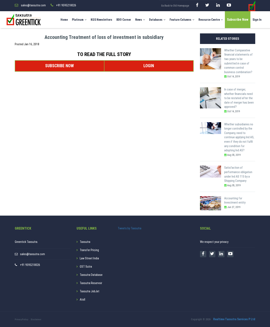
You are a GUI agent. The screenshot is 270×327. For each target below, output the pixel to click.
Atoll (82, 299)
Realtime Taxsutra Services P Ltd (234, 319)
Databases (155, 19)
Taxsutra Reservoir (91, 283)
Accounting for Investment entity (235, 200)
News (138, 19)
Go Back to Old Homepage (175, 5)
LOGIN (148, 65)
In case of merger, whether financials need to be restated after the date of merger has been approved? (239, 98)
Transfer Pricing (89, 250)
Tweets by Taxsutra (129, 228)
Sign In (257, 19)
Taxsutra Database (91, 274)
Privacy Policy (21, 319)
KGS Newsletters (101, 19)
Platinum (78, 19)
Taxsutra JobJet (89, 291)
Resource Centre (209, 19)
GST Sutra (86, 266)
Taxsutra (85, 242)
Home (64, 19)
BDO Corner (123, 19)
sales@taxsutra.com (32, 254)
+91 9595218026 (30, 265)
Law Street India (89, 258)
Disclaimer (36, 319)
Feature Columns (180, 19)
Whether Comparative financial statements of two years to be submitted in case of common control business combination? (238, 61)
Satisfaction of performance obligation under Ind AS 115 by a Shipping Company (238, 174)
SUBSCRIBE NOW (59, 65)
